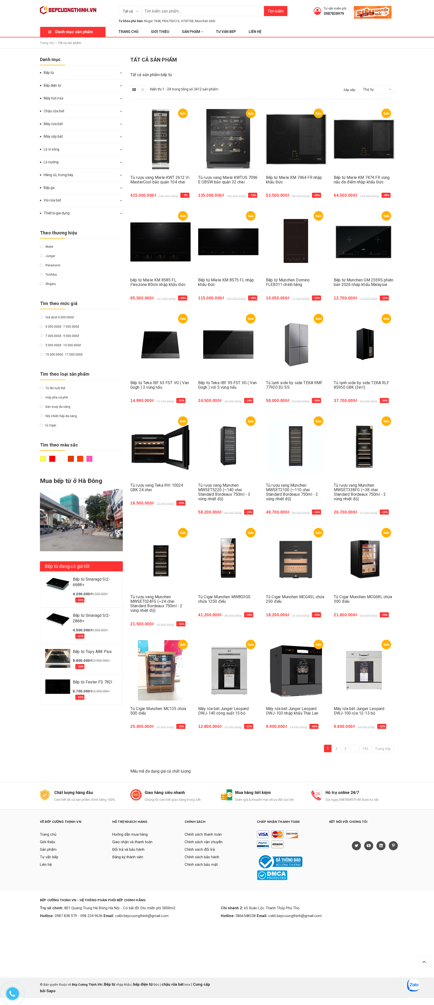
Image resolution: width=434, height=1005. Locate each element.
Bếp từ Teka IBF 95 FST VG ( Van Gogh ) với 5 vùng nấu (227, 385)
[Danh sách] (142, 89)
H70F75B (187, 21)
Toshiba (51, 274)
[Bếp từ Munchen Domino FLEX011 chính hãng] (296, 241)
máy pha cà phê (56, 397)
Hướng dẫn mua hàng (130, 834)
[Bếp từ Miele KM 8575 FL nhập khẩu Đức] (228, 241)
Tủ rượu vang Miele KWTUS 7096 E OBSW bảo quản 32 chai (228, 179)
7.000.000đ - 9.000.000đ (62, 336)
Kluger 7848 (152, 21)
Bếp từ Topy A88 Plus (92, 651)
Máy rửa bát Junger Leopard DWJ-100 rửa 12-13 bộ (359, 711)
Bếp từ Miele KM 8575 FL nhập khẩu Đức (226, 282)
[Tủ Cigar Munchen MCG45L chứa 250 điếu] (296, 558)
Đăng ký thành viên (127, 857)
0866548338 (246, 916)
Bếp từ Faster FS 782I (92, 682)
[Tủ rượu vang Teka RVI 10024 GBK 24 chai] (160, 447)
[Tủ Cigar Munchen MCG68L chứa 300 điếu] (364, 558)
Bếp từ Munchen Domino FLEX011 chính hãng (288, 282)
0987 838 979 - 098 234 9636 (78, 916)
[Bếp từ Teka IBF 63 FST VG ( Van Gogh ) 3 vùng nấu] (160, 344)
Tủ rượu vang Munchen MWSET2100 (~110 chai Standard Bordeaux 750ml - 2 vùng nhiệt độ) (292, 492)
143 (365, 749)
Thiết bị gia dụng (57, 213)
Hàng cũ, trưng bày (58, 175)
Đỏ (53, 461)
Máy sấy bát (53, 136)
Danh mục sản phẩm (74, 31)
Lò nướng (51, 162)
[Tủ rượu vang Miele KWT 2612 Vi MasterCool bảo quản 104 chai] (160, 139)
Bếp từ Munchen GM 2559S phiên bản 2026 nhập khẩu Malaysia (364, 282)
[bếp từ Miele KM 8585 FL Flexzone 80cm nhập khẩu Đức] (160, 241)
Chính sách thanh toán (203, 834)
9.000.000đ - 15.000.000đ (63, 345)
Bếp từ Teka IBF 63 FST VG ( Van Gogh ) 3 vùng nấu (159, 385)
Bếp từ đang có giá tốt (67, 566)
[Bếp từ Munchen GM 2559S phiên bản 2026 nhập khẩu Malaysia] (364, 241)
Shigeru (50, 284)
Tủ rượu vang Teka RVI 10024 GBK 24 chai (156, 487)
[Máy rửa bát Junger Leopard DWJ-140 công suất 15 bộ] (228, 670)
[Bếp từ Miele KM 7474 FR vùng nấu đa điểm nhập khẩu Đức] (364, 139)
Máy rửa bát (53, 124)
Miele (49, 246)
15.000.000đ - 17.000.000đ (63, 354)
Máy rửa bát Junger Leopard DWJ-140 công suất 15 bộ (223, 711)
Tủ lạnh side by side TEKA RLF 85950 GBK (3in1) (361, 385)
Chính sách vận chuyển (204, 842)
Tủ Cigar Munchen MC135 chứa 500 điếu (158, 711)
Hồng (90, 461)
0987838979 (334, 14)
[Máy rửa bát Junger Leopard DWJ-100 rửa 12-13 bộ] (364, 670)
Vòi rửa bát (52, 200)
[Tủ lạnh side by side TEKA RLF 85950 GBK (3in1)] (364, 344)
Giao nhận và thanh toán (132, 842)
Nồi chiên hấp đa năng (61, 416)
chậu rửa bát (172, 984)
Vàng (43, 461)
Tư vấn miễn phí (335, 8)
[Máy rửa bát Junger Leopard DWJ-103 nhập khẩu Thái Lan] (296, 670)
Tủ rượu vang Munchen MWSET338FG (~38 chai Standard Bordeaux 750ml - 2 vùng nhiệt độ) (360, 492)
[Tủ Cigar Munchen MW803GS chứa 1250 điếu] (228, 558)
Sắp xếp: (350, 90)
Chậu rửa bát (54, 111)
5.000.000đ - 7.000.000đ (62, 326)
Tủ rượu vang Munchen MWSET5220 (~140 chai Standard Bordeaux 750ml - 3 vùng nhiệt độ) (224, 492)
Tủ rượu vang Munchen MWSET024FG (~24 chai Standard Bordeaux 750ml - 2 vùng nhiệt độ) (156, 603)
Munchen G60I (205, 21)
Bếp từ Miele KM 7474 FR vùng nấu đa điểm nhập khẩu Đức (362, 179)
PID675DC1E (171, 21)
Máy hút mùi (53, 98)
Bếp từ (49, 73)
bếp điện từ (143, 984)
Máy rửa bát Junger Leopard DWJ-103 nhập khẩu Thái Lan (292, 711)
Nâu (71, 461)
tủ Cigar (50, 425)
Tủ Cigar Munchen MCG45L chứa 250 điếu (295, 599)
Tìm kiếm (276, 11)
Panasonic (53, 265)
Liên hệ (255, 32)
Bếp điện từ (52, 85)
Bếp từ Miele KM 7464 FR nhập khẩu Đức (294, 179)
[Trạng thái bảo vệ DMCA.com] (272, 875)
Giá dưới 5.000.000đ (59, 317)
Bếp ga (49, 188)
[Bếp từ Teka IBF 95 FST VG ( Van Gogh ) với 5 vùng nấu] (228, 344)
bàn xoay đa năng (57, 407)
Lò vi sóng (51, 149)
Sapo (51, 991)
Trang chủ (128, 32)
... (354, 749)
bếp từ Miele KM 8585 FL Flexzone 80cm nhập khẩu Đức (158, 282)
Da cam (80, 461)
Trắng (62, 461)
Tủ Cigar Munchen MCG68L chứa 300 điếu (363, 599)
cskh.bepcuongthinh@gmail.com (142, 916)
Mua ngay (142, 198)
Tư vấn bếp (226, 32)
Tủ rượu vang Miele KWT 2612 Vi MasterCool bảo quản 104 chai (159, 179)
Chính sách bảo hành (202, 857)
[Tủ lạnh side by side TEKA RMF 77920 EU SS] (296, 344)
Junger (50, 256)
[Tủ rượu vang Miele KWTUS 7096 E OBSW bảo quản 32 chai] (228, 139)
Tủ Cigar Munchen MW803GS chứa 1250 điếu (224, 599)
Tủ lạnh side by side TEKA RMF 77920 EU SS (294, 385)
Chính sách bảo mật (201, 864)
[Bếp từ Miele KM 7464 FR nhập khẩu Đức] (296, 139)
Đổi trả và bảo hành (128, 849)
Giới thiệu (160, 32)
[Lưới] (134, 89)
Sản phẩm (191, 32)
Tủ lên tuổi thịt (55, 388)
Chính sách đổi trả (200, 849)
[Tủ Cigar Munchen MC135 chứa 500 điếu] (160, 670)
